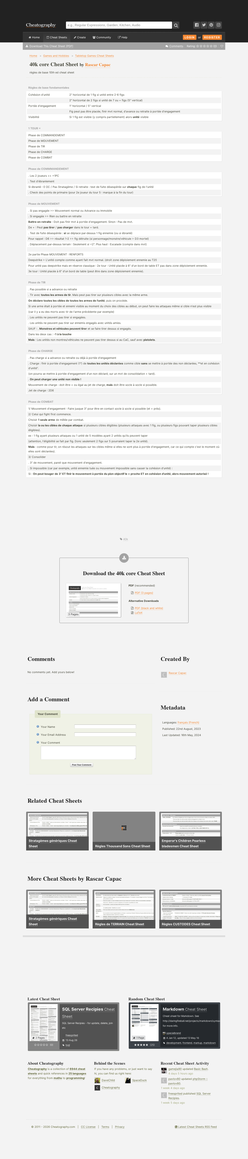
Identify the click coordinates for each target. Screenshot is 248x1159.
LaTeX (138, 612)
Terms (105, 1126)
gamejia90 (175, 1069)
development (173, 1042)
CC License (88, 1126)
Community (103, 37)
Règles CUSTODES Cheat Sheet (186, 924)
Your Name (48, 726)
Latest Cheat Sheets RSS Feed (197, 1126)
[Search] (176, 25)
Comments (176, 46)
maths (58, 1078)
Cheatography (37, 1069)
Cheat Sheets (58, 37)
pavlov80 (174, 1079)
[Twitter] (204, 25)
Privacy (120, 1126)
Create (81, 37)
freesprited (72, 1035)
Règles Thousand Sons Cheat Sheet (122, 846)
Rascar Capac (177, 673)
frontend (187, 1042)
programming (75, 1078)
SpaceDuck (139, 1080)
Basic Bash (201, 1069)
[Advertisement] (124, 9)
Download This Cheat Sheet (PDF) (51, 46)
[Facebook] (196, 25)
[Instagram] (218, 25)
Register (212, 37)
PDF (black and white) (149, 608)
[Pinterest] (211, 25)
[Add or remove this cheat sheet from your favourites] (222, 46)
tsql (68, 1045)
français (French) (188, 722)
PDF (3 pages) (144, 592)
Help (124, 37)
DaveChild (108, 1080)
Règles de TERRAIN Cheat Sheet (119, 924)
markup (198, 1042)
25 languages (77, 1073)
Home (35, 37)
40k (125, 539)
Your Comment (50, 742)
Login (190, 37)
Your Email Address (53, 734)
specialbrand (173, 1033)
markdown (209, 1042)
